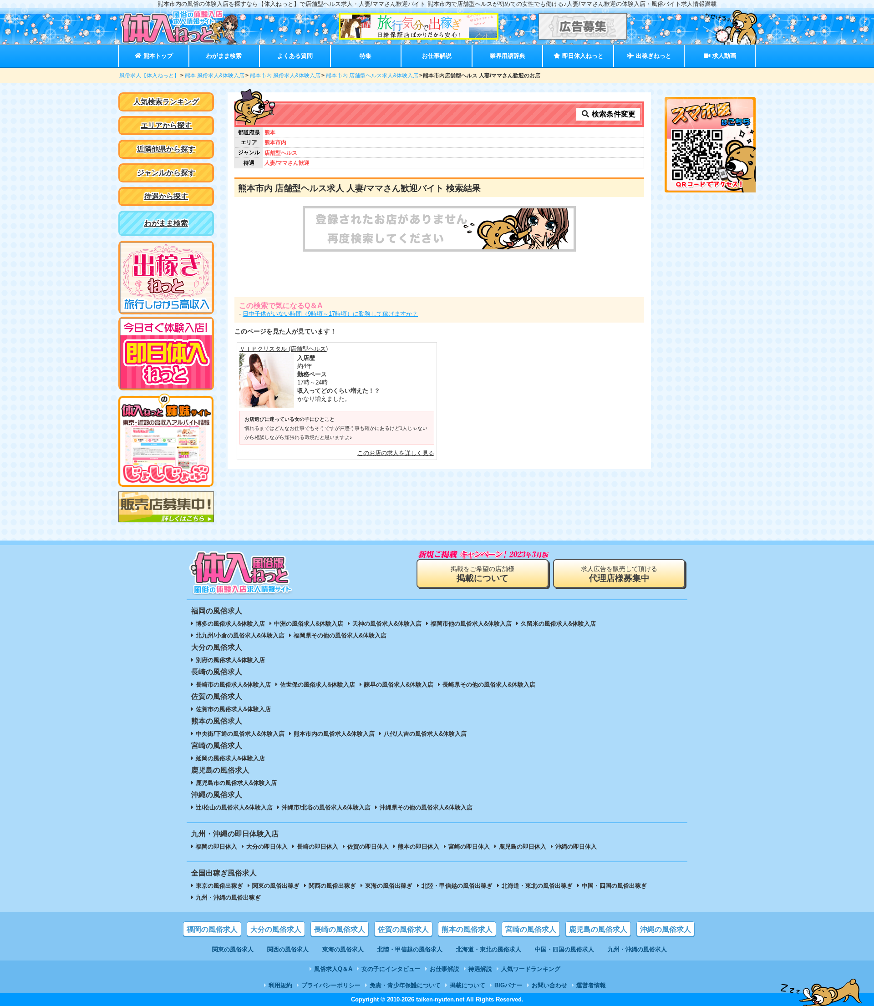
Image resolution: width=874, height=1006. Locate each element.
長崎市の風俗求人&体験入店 (233, 684)
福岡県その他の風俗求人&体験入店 (340, 635)
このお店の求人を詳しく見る (395, 453)
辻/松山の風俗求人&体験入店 (234, 807)
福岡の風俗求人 (212, 929)
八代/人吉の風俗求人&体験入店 (425, 733)
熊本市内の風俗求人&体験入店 (334, 733)
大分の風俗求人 (275, 929)
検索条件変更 (612, 114)
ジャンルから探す (166, 173)
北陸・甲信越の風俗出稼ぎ (457, 885)
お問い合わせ (549, 985)
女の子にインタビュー (391, 969)
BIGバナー (508, 985)
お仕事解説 (437, 55)
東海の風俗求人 (343, 949)
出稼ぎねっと (652, 55)
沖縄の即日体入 (576, 846)
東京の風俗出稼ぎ (219, 885)
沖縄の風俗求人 (665, 929)
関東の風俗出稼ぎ (276, 885)
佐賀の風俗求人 (403, 929)
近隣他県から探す (166, 149)
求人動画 (723, 55)
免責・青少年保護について (405, 985)
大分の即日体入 (267, 846)
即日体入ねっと (582, 55)
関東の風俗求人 (233, 949)
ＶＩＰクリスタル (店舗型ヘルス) (283, 348)
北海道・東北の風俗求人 (488, 949)
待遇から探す (166, 196)
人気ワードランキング (530, 969)
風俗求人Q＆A (333, 969)
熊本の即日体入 (418, 846)
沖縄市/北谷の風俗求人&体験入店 (326, 807)
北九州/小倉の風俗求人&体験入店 (240, 635)
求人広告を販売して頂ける (619, 574)
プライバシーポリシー (331, 985)
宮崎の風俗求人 (530, 929)
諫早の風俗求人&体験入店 (398, 684)
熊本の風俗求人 (467, 929)
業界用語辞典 (507, 55)
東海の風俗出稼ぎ (388, 885)
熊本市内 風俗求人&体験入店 (285, 75)
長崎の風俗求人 (339, 929)
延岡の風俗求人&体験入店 (230, 758)
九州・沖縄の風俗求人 (637, 949)
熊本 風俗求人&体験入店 (214, 75)
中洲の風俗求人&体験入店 (308, 623)
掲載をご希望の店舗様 (482, 574)
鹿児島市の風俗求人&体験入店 (236, 782)
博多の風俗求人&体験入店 (230, 623)
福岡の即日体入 (216, 846)
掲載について (467, 985)
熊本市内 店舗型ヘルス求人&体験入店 (372, 75)
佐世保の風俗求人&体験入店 (317, 684)
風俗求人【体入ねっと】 (149, 75)
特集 (365, 55)
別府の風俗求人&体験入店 (230, 660)
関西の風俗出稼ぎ (332, 885)
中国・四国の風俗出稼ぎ (614, 885)
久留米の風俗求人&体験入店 (558, 623)
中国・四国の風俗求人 (564, 949)
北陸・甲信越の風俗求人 (409, 949)
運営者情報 (591, 985)
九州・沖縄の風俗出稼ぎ (228, 897)
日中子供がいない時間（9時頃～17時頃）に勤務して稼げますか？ (330, 313)
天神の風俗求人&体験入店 (387, 623)
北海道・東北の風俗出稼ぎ (537, 885)
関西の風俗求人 (288, 949)
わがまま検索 (224, 55)
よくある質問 (295, 55)
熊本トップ (157, 55)
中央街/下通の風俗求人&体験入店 (240, 733)
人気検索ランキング (166, 102)
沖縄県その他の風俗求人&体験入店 (426, 807)
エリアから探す (166, 125)
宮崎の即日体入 (469, 846)
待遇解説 (480, 969)
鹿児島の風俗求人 (598, 929)
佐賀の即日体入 (368, 846)
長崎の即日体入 (317, 846)
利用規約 (280, 985)
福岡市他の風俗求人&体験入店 (471, 623)
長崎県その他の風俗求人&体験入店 (488, 684)
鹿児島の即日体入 (522, 846)
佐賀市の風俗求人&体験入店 (233, 709)
